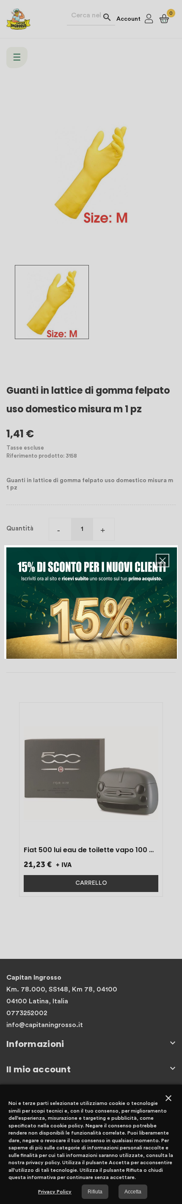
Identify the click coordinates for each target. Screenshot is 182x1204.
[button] (162, 560)
